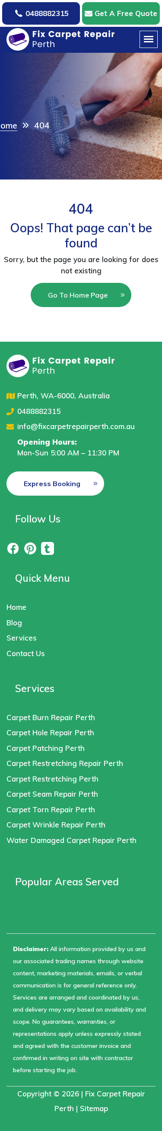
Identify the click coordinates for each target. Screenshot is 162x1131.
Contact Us (25, 653)
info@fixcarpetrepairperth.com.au (76, 426)
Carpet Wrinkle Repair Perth (55, 824)
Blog (14, 622)
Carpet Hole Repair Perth (50, 732)
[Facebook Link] (12, 547)
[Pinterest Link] (30, 547)
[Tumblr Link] (47, 547)
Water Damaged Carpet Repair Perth (71, 840)
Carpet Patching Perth (45, 748)
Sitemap (94, 1108)
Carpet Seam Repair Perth (52, 793)
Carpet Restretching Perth (52, 778)
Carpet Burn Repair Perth (50, 717)
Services (21, 637)
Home (16, 607)
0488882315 (47, 13)
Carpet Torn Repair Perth (50, 809)
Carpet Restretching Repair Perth (64, 763)
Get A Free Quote (126, 13)
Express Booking (52, 483)
